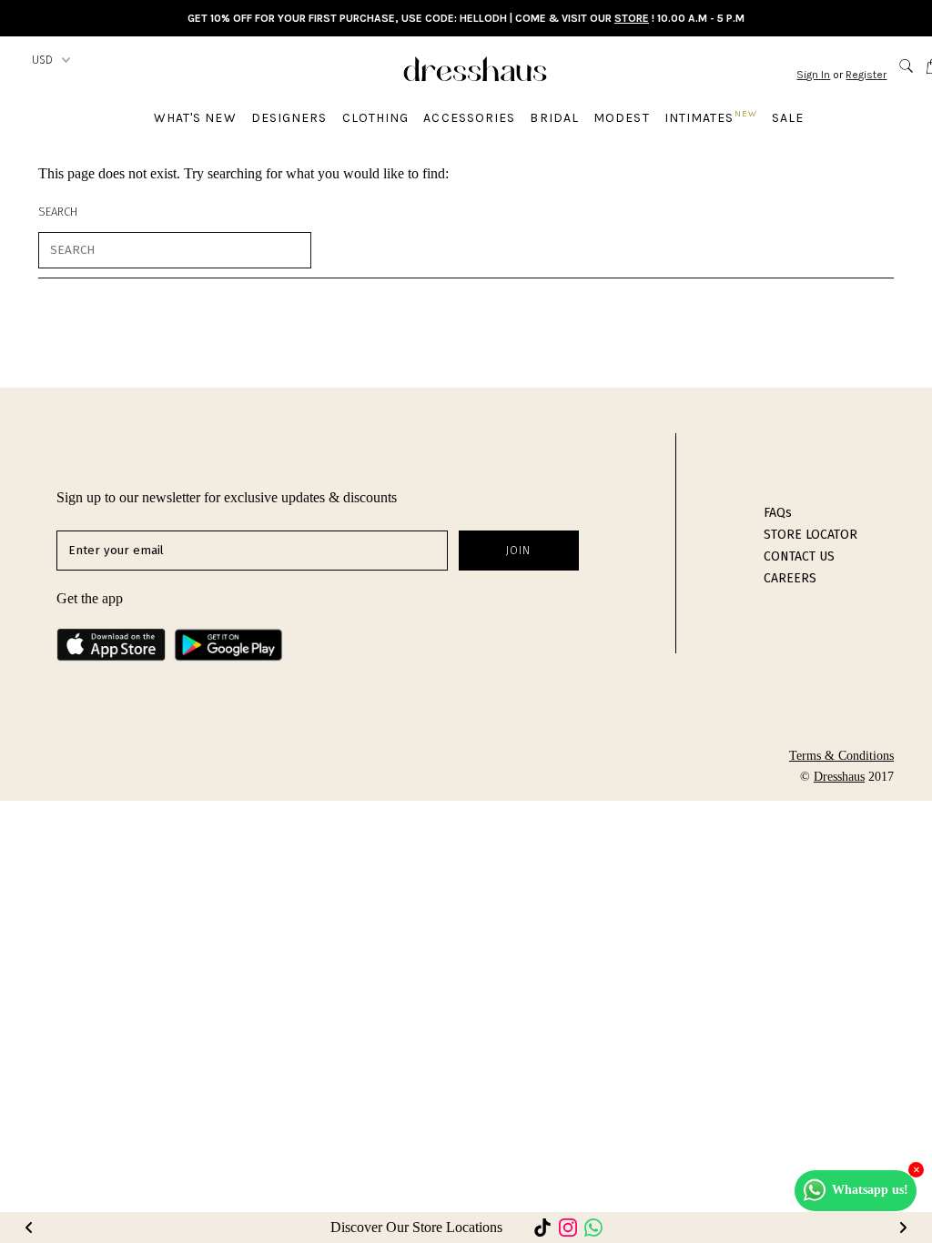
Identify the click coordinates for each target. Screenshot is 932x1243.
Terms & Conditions (841, 756)
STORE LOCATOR (810, 534)
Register (866, 74)
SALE (788, 118)
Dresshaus (839, 776)
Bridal (554, 118)
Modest (621, 118)
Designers (289, 118)
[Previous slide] (29, 1227)
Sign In (813, 74)
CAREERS (790, 578)
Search (57, 211)
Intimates (710, 117)
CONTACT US (799, 556)
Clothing (376, 118)
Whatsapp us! (870, 1190)
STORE (631, 18)
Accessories (469, 118)
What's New (195, 118)
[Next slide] (903, 1227)
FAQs (778, 512)
